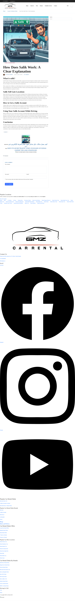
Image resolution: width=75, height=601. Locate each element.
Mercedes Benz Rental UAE (5, 569)
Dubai (1, 200)
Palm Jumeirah (33, 203)
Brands (41, 5)
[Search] (70, 19)
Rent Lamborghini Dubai (4, 571)
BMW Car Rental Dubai (4, 585)
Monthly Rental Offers (4, 530)
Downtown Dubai (27, 200)
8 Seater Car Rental (3, 537)
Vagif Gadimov (9, 74)
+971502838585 (5, 1)
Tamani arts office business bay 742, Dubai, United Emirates (10, 256)
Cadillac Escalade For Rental (5, 503)
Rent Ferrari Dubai (3, 576)
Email (28, 174)
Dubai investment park (10, 201)
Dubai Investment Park (4, 548)
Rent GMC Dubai (3, 574)
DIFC (5, 200)
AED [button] (67, 5)
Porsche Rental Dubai (4, 567)
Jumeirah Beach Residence (18, 203)
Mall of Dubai (27, 97)
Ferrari (1, 519)
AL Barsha (9, 200)
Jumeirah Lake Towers (8, 203)
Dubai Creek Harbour (36, 200)
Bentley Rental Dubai (4, 581)
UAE (1, 590)
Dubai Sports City (62, 201)
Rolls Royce (2, 514)
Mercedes (1, 510)
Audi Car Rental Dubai (4, 583)
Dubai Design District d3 (46, 200)
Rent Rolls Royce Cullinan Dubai (6, 505)
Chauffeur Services (48, 5)
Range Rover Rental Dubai (4, 564)
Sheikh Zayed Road (40, 203)
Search (51, 17)
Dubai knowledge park (19, 201)
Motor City (27, 203)
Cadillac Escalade (3, 512)
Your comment (7, 164)
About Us (32, 5)
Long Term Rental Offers (4, 528)
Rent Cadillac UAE (3, 578)
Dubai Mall (27, 201)
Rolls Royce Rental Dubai (4, 562)
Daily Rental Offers (3, 532)
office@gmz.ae (12, 1)
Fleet (37, 5)
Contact (55, 5)
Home (27, 5)
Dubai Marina (31, 201)
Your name (7, 174)
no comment (26, 74)
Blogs (1, 521)
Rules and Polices (4, 524)
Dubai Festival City (55, 200)
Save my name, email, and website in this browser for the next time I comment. (19, 179)
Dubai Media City (39, 201)
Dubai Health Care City (65, 200)
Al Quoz (14, 200)
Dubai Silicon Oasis (53, 201)
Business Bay (20, 200)
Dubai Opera (46, 201)
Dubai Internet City (3, 546)
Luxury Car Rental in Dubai (12, 11)
